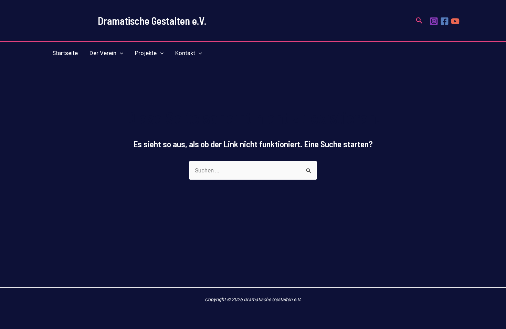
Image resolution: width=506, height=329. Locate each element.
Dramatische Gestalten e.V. (152, 20)
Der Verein (102, 53)
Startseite (65, 53)
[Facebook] (444, 21)
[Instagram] (434, 21)
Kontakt (185, 53)
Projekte (146, 53)
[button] (419, 20)
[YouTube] (455, 21)
